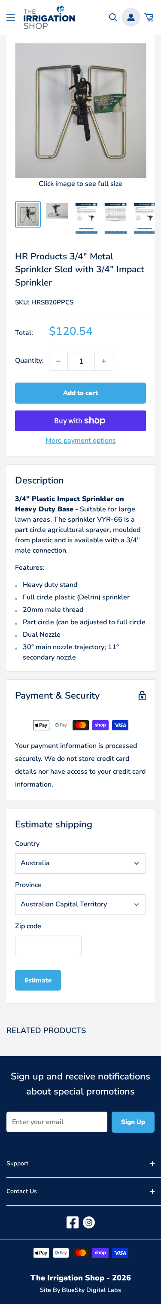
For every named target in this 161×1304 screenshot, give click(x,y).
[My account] (131, 17)
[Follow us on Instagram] (89, 1222)
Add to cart (80, 393)
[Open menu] (10, 17)
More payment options (81, 440)
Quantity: (29, 360)
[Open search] (113, 17)
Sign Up (133, 1122)
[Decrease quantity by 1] (58, 361)
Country (27, 843)
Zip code (28, 926)
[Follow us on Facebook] (73, 1222)
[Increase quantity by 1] (104, 361)
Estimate (38, 980)
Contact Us (21, 1191)
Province (28, 885)
